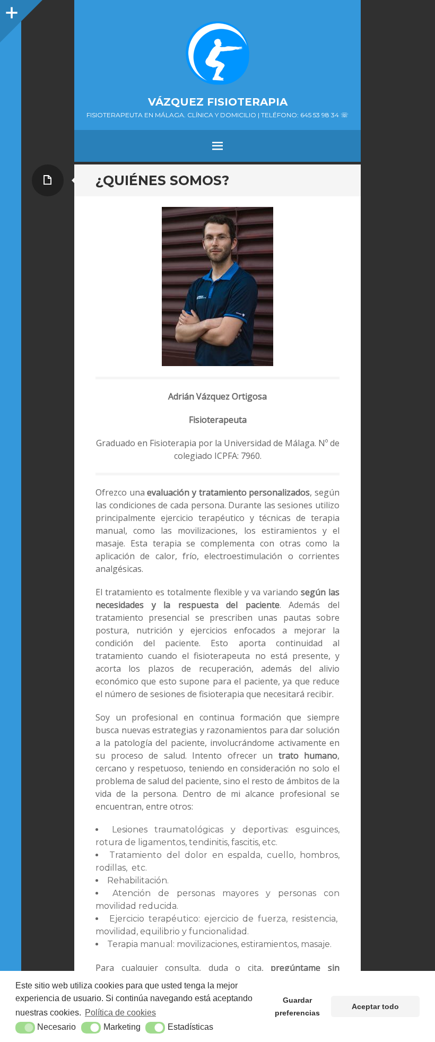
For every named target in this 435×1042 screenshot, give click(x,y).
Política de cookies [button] (120, 1012)
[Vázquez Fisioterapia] (217, 53)
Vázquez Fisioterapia (218, 101)
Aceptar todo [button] (375, 1006)
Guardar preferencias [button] (297, 1006)
